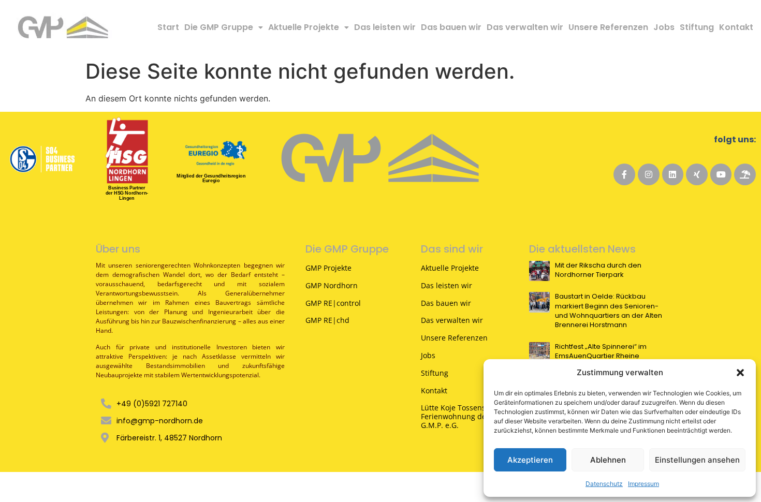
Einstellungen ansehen (697, 460)
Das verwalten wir (525, 27)
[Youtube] (721, 174)
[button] (740, 372)
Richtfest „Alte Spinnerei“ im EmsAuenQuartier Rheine (601, 351)
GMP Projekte (328, 268)
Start (168, 27)
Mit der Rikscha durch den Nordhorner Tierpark (598, 270)
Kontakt (736, 27)
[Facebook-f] (624, 174)
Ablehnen (608, 460)
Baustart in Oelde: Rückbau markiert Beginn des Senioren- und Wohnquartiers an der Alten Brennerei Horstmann (608, 311)
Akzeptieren (530, 460)
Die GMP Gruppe (218, 27)
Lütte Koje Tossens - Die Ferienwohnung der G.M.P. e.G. (462, 416)
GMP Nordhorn (331, 285)
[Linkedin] (673, 174)
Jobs (664, 27)
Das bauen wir (451, 27)
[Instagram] (649, 174)
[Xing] (697, 174)
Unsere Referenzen (608, 27)
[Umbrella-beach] (745, 174)
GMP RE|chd (327, 320)
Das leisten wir (385, 27)
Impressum (643, 484)
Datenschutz (604, 484)
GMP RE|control (333, 303)
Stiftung (697, 27)
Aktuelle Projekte (303, 27)
